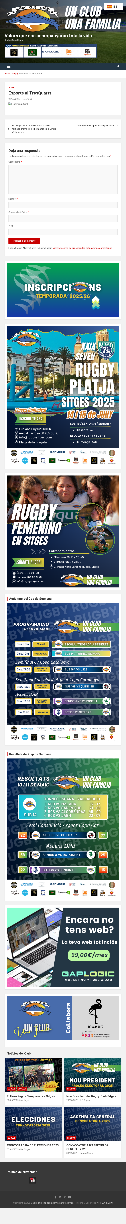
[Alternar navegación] (9, 66)
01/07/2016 (14, 99)
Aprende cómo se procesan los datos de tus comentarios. (83, 248)
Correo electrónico (18, 212)
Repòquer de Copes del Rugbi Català (95, 125)
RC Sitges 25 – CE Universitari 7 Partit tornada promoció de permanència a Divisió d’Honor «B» (34, 128)
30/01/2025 (72, 1153)
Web (10, 225)
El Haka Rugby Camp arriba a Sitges (31, 1096)
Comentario (15, 161)
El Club (11, 1089)
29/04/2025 (72, 1100)
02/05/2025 (13, 1100)
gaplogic (24, 1100)
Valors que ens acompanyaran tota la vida (48, 35)
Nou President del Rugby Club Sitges (91, 1096)
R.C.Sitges (27, 99)
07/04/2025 (13, 1149)
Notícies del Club (19, 1053)
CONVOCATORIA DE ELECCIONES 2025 (33, 1145)
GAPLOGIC (107, 1202)
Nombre (13, 198)
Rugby (12, 87)
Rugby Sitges (86, 1153)
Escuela (22, 1089)
